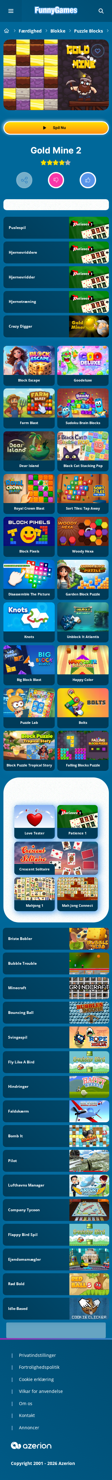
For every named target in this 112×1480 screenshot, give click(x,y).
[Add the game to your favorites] (98, 51)
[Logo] (56, 11)
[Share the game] (24, 180)
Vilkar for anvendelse (41, 1391)
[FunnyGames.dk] (6, 31)
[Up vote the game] (88, 180)
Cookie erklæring (36, 1379)
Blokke (57, 31)
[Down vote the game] (56, 180)
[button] (101, 11)
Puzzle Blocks (88, 31)
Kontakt (27, 1415)
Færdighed (30, 31)
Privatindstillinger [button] (37, 1355)
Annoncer (29, 1428)
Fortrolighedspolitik (39, 1367)
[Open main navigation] (11, 11)
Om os (25, 1403)
